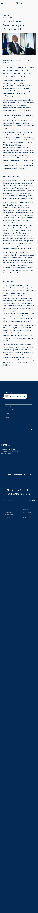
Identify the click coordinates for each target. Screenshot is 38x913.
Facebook (25, 510)
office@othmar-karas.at (8, 449)
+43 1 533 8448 (6, 453)
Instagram (26, 512)
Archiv (7, 517)
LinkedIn (25, 517)
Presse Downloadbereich (17, 474)
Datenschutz (9, 515)
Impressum (9, 512)
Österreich (6, 15)
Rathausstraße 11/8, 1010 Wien (10, 451)
